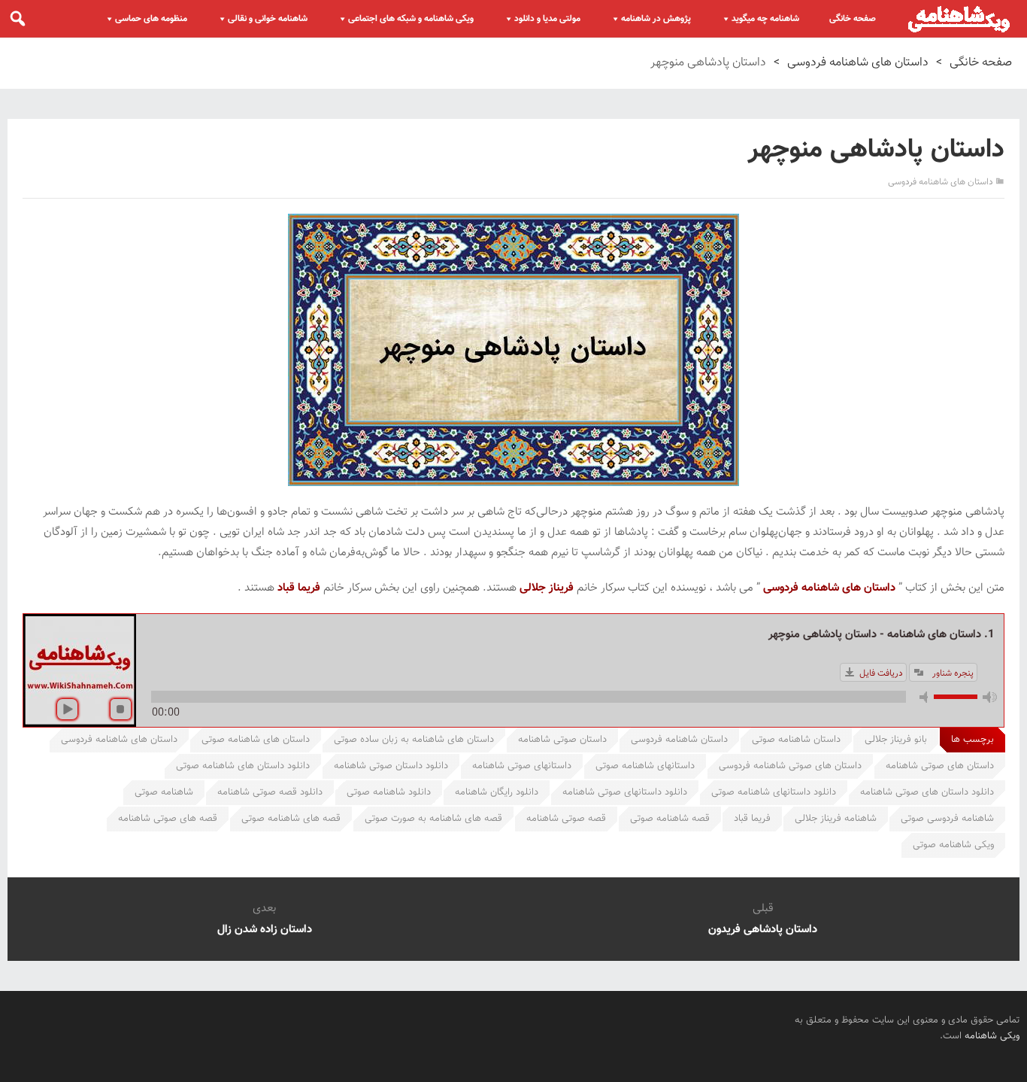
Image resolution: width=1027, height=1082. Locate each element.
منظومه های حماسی (151, 19)
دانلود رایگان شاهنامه (496, 792)
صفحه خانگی (852, 19)
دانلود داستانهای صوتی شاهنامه (624, 792)
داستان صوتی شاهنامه (562, 739)
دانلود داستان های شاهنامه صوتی (243, 766)
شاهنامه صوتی (164, 792)
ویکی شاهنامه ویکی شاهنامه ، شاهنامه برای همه (959, 19)
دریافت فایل (881, 673)
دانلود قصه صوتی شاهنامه (270, 792)
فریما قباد (298, 588)
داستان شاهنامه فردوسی (679, 739)
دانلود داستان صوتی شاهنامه (391, 766)
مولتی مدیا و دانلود (547, 19)
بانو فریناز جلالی (896, 739)
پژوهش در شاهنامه (656, 19)
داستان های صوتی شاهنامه (940, 766)
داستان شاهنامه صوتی (796, 739)
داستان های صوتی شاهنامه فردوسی (790, 766)
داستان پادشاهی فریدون (762, 929)
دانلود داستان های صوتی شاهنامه (927, 792)
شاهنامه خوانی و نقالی (267, 19)
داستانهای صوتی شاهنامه (521, 766)
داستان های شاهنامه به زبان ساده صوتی (414, 739)
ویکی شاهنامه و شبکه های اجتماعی (411, 19)
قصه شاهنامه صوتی (670, 818)
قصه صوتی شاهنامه (566, 818)
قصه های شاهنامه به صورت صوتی (433, 818)
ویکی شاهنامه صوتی (953, 845)
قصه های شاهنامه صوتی (291, 818)
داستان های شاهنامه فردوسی (858, 62)
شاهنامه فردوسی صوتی (947, 818)
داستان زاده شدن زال (264, 929)
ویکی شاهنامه (992, 1036)
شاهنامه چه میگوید (765, 19)
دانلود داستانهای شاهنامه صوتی (773, 792)
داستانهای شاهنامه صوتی (645, 766)
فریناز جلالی (547, 588)
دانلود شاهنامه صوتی (389, 792)
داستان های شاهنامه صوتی (255, 739)
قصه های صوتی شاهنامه (167, 818)
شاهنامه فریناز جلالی (836, 818)
